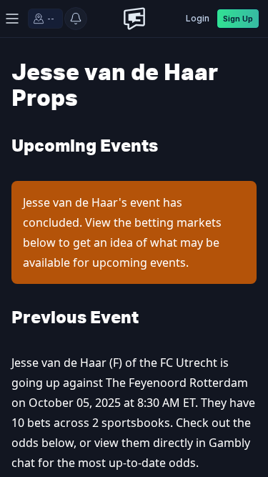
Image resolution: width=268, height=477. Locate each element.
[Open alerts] (75, 18)
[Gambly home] (134, 18)
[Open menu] (12, 18)
